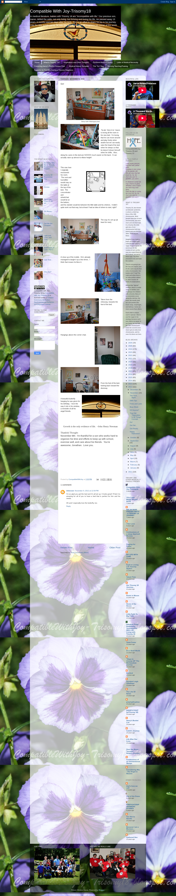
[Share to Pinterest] (111, 479)
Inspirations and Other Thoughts (76, 62)
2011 (130, 472)
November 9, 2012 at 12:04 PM (87, 491)
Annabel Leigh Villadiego (132, 682)
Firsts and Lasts (136, 404)
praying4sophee (133, 702)
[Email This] (101, 479)
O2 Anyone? (134, 410)
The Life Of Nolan (130, 693)
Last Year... (48, 260)
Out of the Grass (133, 796)
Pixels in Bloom (132, 595)
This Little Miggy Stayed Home (131, 499)
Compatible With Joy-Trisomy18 (60, 11)
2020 (130, 362)
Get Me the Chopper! (48, 224)
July (132, 449)
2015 (130, 377)
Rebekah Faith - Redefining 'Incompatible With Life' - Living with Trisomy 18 (132, 629)
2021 (130, 359)
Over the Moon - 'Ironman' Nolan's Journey (133, 751)
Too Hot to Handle (130, 818)
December (134, 390)
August (133, 446)
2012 (130, 387)
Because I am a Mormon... (132, 828)
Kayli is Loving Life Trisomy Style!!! (132, 567)
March (133, 462)
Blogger (101, 890)
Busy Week (134, 407)
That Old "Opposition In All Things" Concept (135, 416)
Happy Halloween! (135, 433)
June (132, 452)
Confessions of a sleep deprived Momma (133, 534)
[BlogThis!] (104, 479)
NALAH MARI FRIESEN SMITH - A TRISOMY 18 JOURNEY (132, 512)
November (134, 393)
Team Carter (131, 642)
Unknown (70, 491)
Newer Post (66, 547)
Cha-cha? (47, 272)
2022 (130, 355)
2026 (130, 343)
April (132, 458)
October (133, 437)
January (133, 468)
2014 (130, 381)
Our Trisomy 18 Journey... (132, 586)
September (134, 441)
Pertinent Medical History (103, 62)
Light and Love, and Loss (47, 237)
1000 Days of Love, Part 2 (49, 249)
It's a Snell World (133, 651)
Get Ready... (134, 428)
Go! (131, 422)
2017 (130, 371)
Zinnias (46, 187)
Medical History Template (79, 66)
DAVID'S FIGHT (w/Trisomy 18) (132, 711)
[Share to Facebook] (108, 479)
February (134, 465)
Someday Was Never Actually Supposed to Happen (49, 166)
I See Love (130, 524)
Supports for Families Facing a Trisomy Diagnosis (53, 70)
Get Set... (133, 425)
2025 (130, 346)
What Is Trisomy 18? (52, 62)
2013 (130, 384)
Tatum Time (131, 577)
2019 (130, 365)
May (132, 455)
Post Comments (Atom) (80, 552)
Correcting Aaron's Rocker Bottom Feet (49, 66)
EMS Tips (133, 401)
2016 (130, 374)
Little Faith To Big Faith (132, 615)
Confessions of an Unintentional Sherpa (133, 761)
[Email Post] (97, 479)
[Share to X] (106, 479)
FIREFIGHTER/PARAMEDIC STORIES (132, 806)
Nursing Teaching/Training (118, 66)
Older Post (114, 547)
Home (37, 62)
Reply (68, 506)
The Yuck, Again (133, 396)
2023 (130, 352)
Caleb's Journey (132, 731)
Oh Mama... (48, 211)
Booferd (129, 673)
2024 (130, 349)
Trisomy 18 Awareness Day (48, 177)
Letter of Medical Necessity (127, 62)
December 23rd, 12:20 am (48, 201)
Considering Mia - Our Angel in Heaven (133, 772)
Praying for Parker (130, 545)
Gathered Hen (132, 837)
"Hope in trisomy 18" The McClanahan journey (132, 662)
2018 (130, 368)
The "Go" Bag (98, 66)
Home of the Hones (131, 605)
